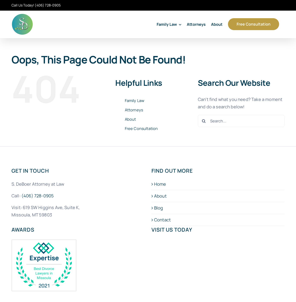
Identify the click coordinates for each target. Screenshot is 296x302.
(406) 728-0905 (48, 5)
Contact (162, 220)
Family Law (135, 100)
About (130, 119)
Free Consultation (141, 128)
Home (160, 184)
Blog (158, 208)
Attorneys (134, 109)
